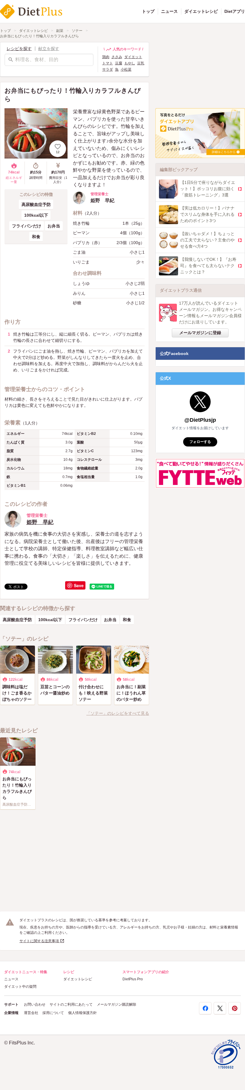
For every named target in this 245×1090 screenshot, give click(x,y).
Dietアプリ (234, 11)
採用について (53, 1013)
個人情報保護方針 (82, 1013)
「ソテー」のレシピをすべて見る (117, 713)
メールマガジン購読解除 (116, 1004)
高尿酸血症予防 (36, 204)
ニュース (169, 11)
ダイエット (133, 57)
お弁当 (54, 226)
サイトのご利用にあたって (71, 1004)
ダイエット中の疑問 (20, 986)
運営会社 (31, 1013)
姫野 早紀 (40, 522)
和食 (36, 236)
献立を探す (48, 48)
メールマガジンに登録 (200, 332)
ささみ (116, 57)
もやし (129, 63)
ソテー (77, 31)
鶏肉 (105, 57)
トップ (148, 11)
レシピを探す (19, 48)
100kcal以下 (36, 215)
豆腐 (118, 63)
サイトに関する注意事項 (39, 941)
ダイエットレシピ (201, 11)
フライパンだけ (26, 226)
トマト (107, 63)
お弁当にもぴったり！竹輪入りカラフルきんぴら (39, 36)
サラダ (107, 69)
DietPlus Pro (132, 979)
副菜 (59, 31)
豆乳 (140, 63)
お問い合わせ (34, 1004)
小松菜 (126, 69)
